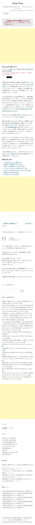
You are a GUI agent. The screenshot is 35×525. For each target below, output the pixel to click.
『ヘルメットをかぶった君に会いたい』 (14, 168)
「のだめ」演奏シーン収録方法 (10, 332)
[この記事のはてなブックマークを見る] (20, 162)
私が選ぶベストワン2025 (8, 468)
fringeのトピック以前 (14, 69)
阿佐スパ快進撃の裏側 (7, 368)
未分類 (3, 450)
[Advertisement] (17, 45)
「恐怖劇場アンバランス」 (8, 348)
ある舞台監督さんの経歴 (8, 352)
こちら (17, 117)
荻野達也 (9, 71)
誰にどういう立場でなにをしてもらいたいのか (16, 170)
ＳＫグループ (10, 84)
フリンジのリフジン (15, 303)
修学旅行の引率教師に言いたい (12, 164)
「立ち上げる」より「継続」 (11, 162)
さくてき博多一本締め (7, 440)
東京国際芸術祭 (12, 127)
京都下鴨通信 (5, 448)
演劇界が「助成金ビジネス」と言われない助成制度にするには (17, 301)
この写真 (16, 96)
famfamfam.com (28, 522)
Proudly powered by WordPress (9, 522)
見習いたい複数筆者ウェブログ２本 (13, 166)
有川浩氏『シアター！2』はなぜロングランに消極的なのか (16, 376)
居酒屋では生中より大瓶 (10, 172)
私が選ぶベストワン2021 (8, 344)
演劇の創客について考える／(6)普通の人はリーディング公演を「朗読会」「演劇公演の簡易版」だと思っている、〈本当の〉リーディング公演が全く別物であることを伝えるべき (17, 315)
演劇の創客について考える (15, 319)
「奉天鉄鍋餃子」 (15, 123)
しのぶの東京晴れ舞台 (7, 442)
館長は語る (29, 223)
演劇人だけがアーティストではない (11, 336)
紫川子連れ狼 (5, 454)
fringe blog (17, 3)
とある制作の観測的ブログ (8, 444)
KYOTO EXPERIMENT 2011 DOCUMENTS (13, 491)
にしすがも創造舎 (10, 153)
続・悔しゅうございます (10, 174)
